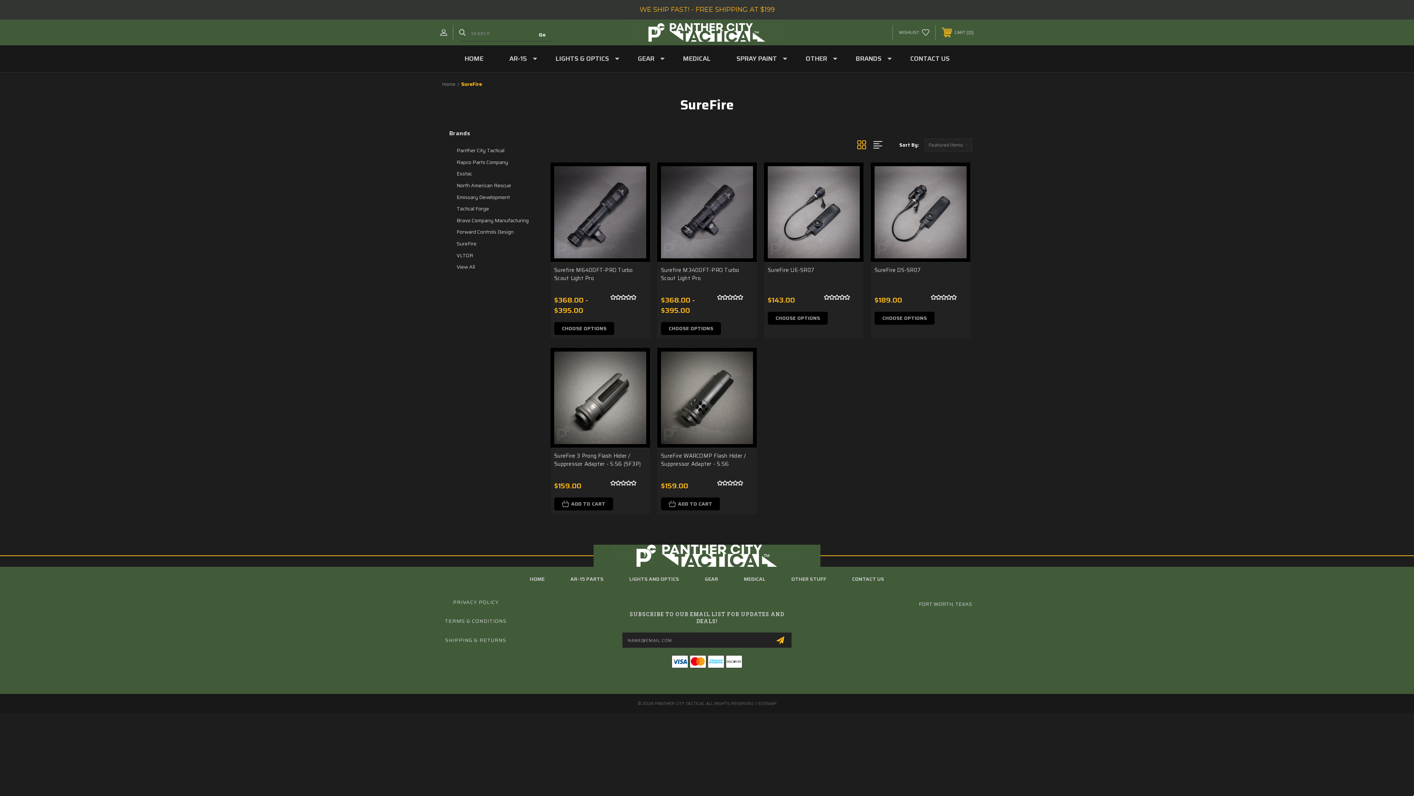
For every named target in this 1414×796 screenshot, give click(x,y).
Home (474, 58)
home (537, 579)
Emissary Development (483, 197)
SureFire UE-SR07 (791, 270)
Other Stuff (808, 579)
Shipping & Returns (475, 640)
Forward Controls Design (485, 232)
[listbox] (948, 145)
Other (816, 58)
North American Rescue (484, 185)
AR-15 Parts (587, 579)
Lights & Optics (582, 58)
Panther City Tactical (480, 150)
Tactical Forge (473, 209)
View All (466, 267)
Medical (697, 58)
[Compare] (635, 215)
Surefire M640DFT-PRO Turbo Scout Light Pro (593, 274)
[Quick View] (635, 177)
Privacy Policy (476, 602)
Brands (869, 58)
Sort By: (909, 145)
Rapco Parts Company (482, 162)
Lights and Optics (654, 579)
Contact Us (930, 58)
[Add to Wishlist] (635, 196)
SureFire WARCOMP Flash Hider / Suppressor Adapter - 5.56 (703, 460)
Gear (646, 58)
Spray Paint (756, 58)
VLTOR (465, 255)
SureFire (466, 244)
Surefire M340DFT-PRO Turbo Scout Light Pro (700, 274)
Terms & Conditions (476, 621)
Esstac (464, 174)
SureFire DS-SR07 (898, 270)
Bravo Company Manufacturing (493, 220)
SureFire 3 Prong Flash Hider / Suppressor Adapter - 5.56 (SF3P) (597, 460)
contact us (868, 579)
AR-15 (518, 58)
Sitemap (767, 703)
